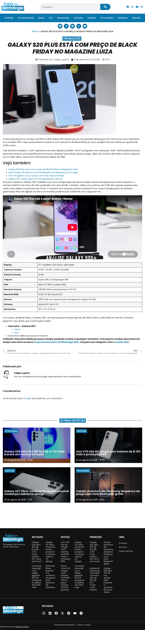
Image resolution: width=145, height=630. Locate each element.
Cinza (17, 329)
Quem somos (126, 551)
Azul (16, 332)
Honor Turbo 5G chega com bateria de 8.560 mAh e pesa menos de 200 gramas (65, 577)
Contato (123, 543)
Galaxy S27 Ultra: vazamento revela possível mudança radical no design (51, 552)
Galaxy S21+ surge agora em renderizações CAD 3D (35, 178)
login (28, 398)
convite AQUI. (121, 342)
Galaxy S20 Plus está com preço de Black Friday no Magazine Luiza (43, 169)
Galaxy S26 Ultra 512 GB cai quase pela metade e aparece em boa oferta (108, 580)
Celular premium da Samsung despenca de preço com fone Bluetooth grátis (109, 553)
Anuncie (123, 547)
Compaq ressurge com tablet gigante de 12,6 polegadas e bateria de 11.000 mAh (37, 576)
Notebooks (63, 17)
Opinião (91, 17)
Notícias (78, 17)
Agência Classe (22, 626)
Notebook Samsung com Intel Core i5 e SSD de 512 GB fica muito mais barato (95, 579)
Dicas (41, 17)
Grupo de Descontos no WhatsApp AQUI (56, 342)
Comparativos (26, 17)
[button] (60, 26)
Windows (123, 17)
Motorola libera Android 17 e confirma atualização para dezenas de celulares (52, 576)
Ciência (136, 17)
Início (35, 31)
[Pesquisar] (105, 7)
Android (9, 17)
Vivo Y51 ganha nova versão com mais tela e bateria (36, 175)
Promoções (106, 17)
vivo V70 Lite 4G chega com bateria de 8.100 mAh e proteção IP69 (66, 552)
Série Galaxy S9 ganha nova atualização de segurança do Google (43, 172)
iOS (51, 17)
